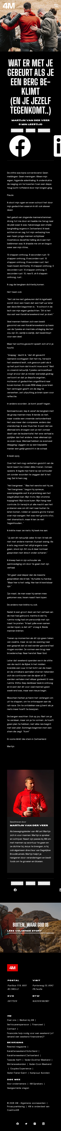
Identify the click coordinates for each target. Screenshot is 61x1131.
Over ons (11, 1020)
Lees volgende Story (24, 931)
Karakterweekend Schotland (22, 1051)
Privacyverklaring (16, 1107)
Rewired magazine (16, 1047)
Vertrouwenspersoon (18, 1025)
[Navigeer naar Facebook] (17, 1124)
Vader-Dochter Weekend (38, 1060)
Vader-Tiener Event (17, 1073)
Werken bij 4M (27, 1020)
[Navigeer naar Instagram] (35, 1124)
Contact (11, 1029)
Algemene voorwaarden (33, 1103)
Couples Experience (20, 1069)
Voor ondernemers (16, 1084)
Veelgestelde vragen (18, 1088)
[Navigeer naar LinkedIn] (43, 1124)
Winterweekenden (16, 1064)
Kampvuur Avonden (40, 1073)
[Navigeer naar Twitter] (26, 1124)
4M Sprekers (36, 1084)
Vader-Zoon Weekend (40, 1064)
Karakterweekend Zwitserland (23, 1056)
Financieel (37, 1025)
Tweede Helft (14, 1060)
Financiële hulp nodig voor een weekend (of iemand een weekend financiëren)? (30, 1035)
